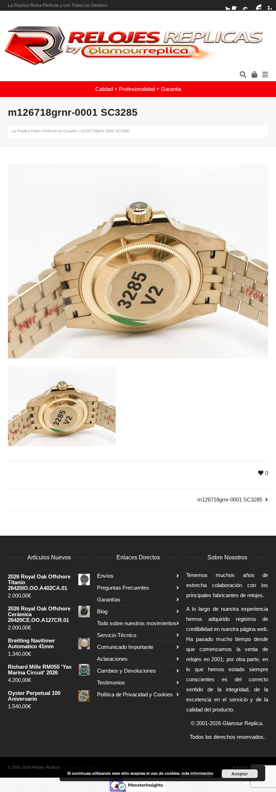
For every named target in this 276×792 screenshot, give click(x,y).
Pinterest (267, 5)
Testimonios (111, 682)
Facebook (236, 5)
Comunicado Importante (125, 647)
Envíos (105, 576)
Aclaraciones (112, 659)
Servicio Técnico (116, 635)
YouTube (257, 5)
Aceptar (239, 773)
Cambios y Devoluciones (126, 671)
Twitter (225, 5)
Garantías (108, 599)
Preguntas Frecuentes (123, 588)
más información (197, 773)
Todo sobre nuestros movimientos (136, 623)
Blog (102, 611)
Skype (246, 5)
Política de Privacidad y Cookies (135, 694)
